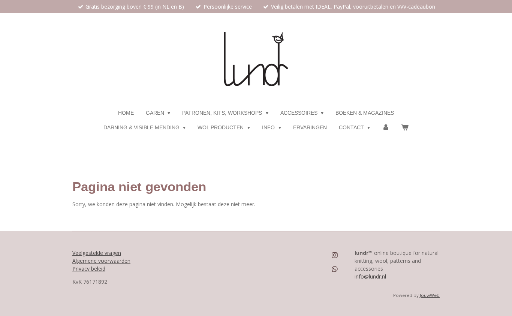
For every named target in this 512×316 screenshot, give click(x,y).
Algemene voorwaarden (101, 260)
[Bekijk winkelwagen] (405, 127)
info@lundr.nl (370, 276)
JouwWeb (430, 295)
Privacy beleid (88, 268)
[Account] (386, 127)
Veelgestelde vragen (96, 252)
